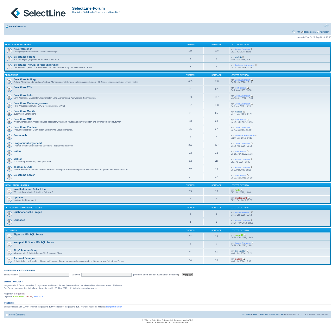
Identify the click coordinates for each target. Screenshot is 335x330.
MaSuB (238, 57)
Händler (28, 296)
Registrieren (310, 32)
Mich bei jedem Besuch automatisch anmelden (156, 274)
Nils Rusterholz (242, 212)
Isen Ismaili (240, 88)
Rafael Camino (242, 49)
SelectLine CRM (23, 87)
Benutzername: (11, 274)
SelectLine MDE (23, 119)
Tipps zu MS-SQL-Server (28, 234)
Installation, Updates (17, 185)
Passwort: (75, 274)
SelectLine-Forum (24, 56)
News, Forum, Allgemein (18, 45)
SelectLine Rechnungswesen (31, 103)
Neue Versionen (23, 48)
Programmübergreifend (28, 143)
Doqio (17, 151)
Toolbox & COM (23, 166)
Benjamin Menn (114, 307)
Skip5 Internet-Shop (25, 250)
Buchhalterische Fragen (28, 212)
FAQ (298, 32)
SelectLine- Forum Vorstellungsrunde (36, 64)
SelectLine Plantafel (25, 127)
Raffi (237, 190)
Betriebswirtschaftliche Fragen (23, 208)
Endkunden (18, 296)
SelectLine (38, 296)
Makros (18, 159)
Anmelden (324, 32)
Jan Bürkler (240, 251)
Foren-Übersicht (17, 26)
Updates (18, 197)
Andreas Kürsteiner (245, 65)
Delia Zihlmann (242, 80)
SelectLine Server (24, 174)
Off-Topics (11, 230)
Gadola (238, 259)
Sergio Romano (243, 243)
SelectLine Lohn (23, 95)
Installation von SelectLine (30, 189)
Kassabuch (20, 135)
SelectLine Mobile (24, 111)
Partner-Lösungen (24, 258)
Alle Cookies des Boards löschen (267, 314)
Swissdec (19, 220)
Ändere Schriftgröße (326, 25)
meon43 (239, 235)
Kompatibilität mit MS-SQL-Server (34, 242)
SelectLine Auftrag (25, 79)
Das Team (245, 314)
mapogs (238, 112)
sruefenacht (241, 198)
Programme (11, 75)
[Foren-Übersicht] (38, 12)
